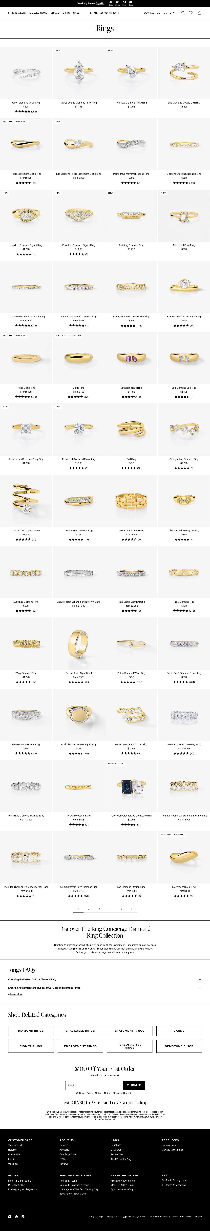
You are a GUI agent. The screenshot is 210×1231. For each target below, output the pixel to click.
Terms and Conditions (158, 1216)
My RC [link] (167, 13)
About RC (64, 1149)
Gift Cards (116, 1149)
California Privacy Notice (89, 1093)
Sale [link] (76, 13)
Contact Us (14, 1154)
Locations (116, 1145)
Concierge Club (68, 1154)
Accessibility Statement (181, 1216)
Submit (134, 1085)
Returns (12, 1149)
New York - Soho (68, 1180)
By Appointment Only (122, 1189)
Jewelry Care (169, 1145)
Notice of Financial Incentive (119, 1093)
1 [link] (78, 909)
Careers (64, 1145)
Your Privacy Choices (136, 1216)
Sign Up (100, 3)
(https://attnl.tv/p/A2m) (105, 1119)
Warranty (13, 1163)
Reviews (64, 1163)
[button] (183, 13)
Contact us (152, 13)
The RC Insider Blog (121, 1159)
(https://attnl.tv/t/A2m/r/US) (140, 1117)
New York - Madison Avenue (74, 1185)
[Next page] (131, 909)
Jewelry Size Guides (172, 1149)
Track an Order (16, 1145)
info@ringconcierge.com (24, 1189)
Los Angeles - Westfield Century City (79, 1189)
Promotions (117, 1154)
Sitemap (198, 1216)
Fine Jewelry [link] (17, 13)
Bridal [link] (55, 13)
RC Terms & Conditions (174, 1185)
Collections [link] (38, 13)
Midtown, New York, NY (123, 1180)
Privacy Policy (113, 1216)
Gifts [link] (66, 13)
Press (62, 1159)
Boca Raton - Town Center (73, 1193)
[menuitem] (28, 1145)
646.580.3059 (18, 1185)
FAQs (11, 1159)
